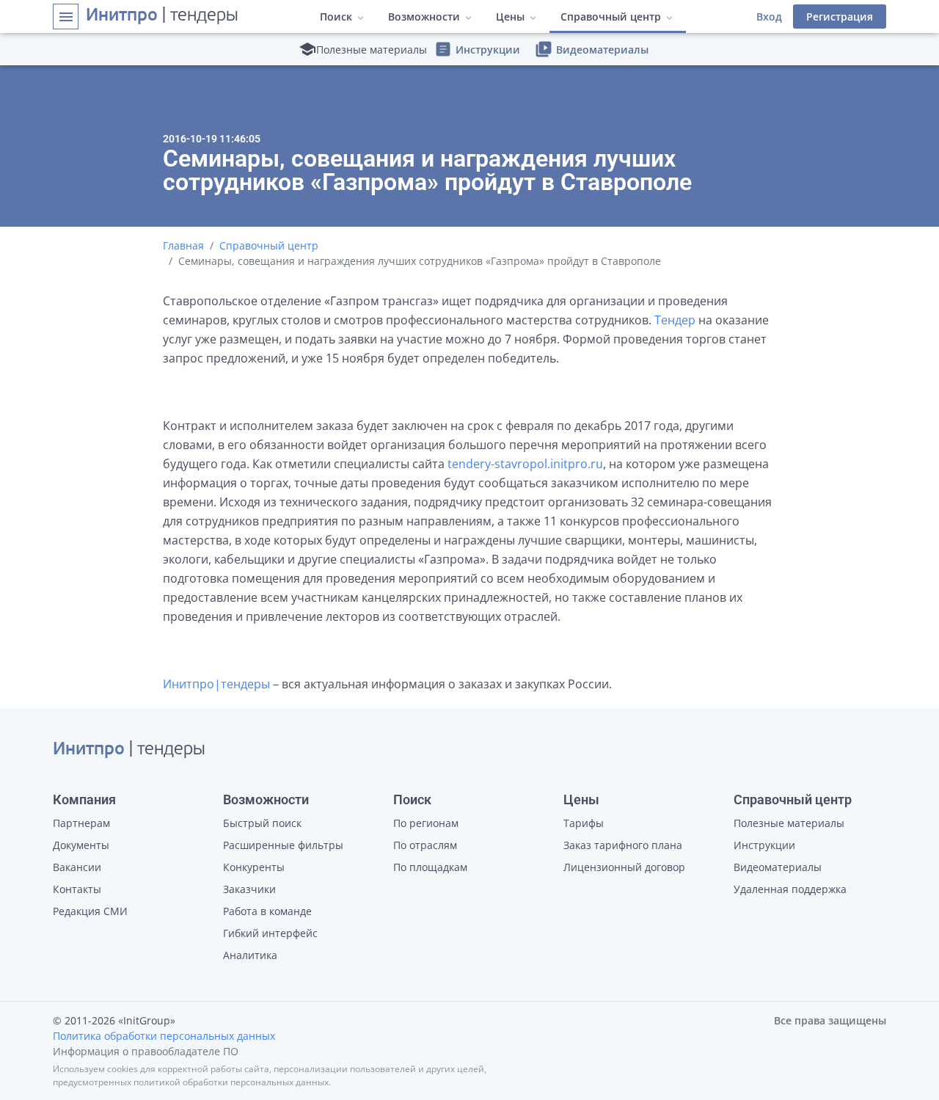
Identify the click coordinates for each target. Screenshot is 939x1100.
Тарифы (583, 823)
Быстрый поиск (262, 823)
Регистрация (839, 16)
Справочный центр (268, 245)
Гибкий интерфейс (270, 933)
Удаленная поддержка (790, 889)
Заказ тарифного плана (622, 845)
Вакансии (77, 867)
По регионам (425, 823)
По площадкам (430, 867)
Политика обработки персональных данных (164, 1036)
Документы (81, 845)
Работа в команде (267, 911)
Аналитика (250, 955)
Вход (769, 16)
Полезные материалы (789, 823)
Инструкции (477, 49)
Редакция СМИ (90, 911)
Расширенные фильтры (283, 845)
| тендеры (162, 16)
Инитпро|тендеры (216, 684)
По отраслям (425, 845)
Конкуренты (254, 867)
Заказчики (249, 889)
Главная (183, 245)
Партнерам (81, 823)
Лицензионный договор (624, 867)
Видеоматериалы (591, 49)
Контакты (77, 889)
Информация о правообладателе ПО (145, 1051)
